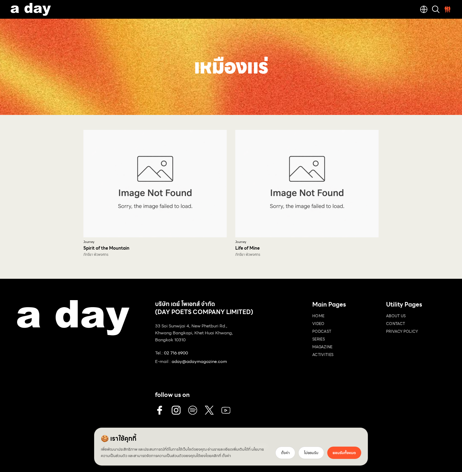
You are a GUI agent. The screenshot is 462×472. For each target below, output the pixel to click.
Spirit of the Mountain (106, 248)
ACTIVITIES (323, 355)
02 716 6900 (176, 353)
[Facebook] (159, 410)
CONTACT (395, 324)
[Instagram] (176, 410)
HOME (318, 316)
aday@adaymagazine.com (199, 361)
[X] (209, 410)
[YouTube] (225, 410)
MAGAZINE (322, 347)
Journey (88, 242)
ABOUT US (396, 316)
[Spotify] (192, 410)
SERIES (318, 339)
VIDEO (318, 324)
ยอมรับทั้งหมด (344, 453)
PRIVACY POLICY (402, 331)
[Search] (436, 9)
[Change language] (424, 9)
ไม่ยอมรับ (311, 453)
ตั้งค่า (226, 455)
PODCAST (321, 331)
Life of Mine (247, 248)
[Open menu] (447, 9)
